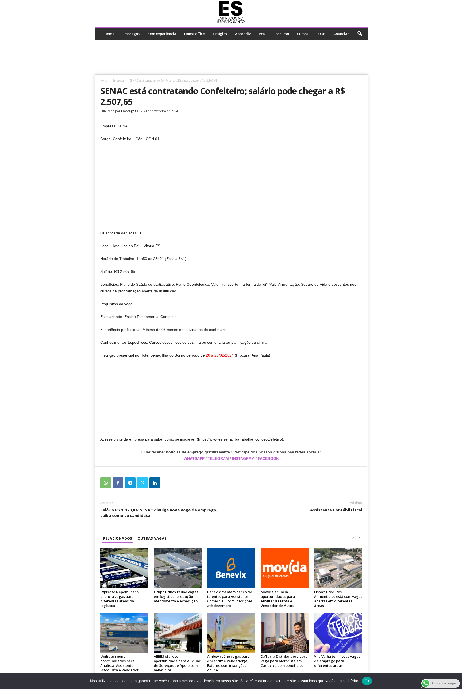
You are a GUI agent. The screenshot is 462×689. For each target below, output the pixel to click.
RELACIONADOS (117, 538)
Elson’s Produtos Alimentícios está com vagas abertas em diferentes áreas (338, 599)
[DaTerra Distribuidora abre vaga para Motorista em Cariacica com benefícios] (285, 633)
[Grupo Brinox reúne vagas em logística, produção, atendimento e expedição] (178, 568)
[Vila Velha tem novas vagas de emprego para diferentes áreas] (338, 633)
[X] (142, 482)
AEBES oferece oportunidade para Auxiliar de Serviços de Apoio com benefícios (177, 663)
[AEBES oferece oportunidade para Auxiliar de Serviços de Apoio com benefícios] (178, 633)
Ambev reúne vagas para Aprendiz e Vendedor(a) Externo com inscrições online (228, 663)
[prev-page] (353, 538)
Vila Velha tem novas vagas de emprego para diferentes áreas (337, 661)
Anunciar (341, 33)
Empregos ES (130, 111)
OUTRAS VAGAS (152, 538)
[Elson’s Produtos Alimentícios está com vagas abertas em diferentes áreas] (338, 568)
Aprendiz (243, 33)
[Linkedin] (154, 482)
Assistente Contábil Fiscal (336, 509)
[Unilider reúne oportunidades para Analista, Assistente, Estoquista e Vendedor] (124, 633)
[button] (359, 34)
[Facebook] (118, 482)
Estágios (220, 33)
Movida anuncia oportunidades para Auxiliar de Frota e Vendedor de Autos (278, 599)
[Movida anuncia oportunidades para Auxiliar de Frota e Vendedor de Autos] (285, 568)
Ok (367, 681)
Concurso (281, 33)
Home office (194, 33)
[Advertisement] (231, 57)
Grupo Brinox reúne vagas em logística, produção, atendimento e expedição (176, 596)
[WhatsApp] (105, 482)
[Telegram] (130, 482)
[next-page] (359, 538)
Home (109, 33)
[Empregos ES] (231, 12)
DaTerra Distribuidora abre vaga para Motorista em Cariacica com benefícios (284, 661)
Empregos (131, 33)
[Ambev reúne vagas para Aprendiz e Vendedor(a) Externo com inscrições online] (231, 633)
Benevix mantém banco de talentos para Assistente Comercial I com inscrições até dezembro (229, 599)
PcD (262, 33)
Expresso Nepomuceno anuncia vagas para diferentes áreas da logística (119, 599)
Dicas (320, 33)
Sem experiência (162, 33)
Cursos (302, 33)
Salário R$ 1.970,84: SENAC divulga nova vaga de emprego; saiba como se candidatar (158, 512)
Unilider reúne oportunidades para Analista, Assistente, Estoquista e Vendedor (119, 663)
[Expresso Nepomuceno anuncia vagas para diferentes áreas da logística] (124, 568)
